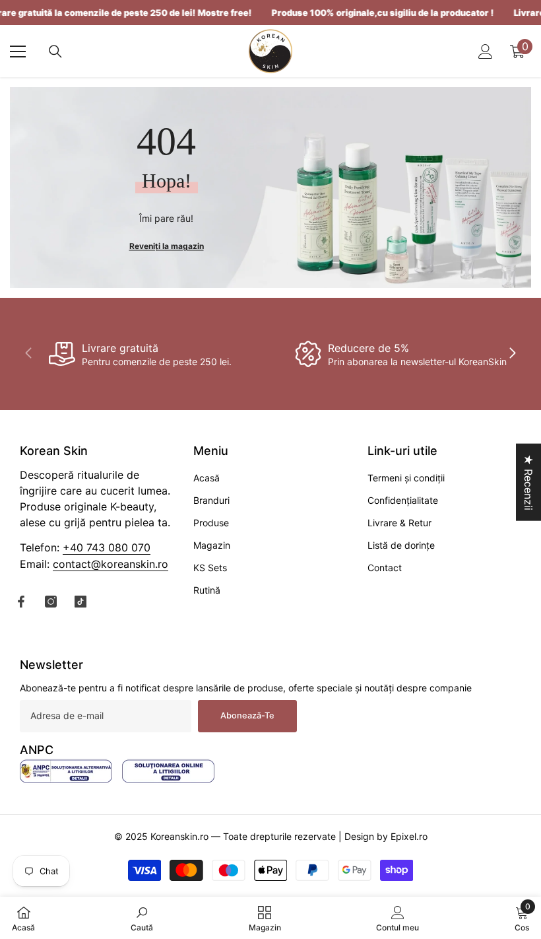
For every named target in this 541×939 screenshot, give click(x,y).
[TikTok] (80, 601)
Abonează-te (247, 715)
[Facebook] (21, 601)
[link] (140, 354)
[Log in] (485, 51)
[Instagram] (51, 601)
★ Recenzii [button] (528, 482)
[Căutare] (55, 51)
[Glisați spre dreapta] (512, 354)
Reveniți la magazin (166, 245)
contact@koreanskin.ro (110, 564)
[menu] (18, 51)
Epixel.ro (409, 836)
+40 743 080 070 (106, 547)
